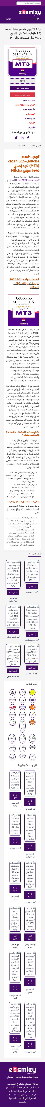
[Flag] (32, 19)
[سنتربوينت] (13, 700)
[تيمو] (32, 707)
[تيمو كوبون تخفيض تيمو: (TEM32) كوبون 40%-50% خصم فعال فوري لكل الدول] (31, 654)
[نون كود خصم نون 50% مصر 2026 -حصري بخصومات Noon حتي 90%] (30, 783)
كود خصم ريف (31, 592)
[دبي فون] (13, 748)
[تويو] (23, 756)
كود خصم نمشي (15, 897)
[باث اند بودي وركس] (22, 726)
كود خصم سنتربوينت (13, 599)
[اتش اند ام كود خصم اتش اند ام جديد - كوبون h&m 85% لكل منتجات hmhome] (30, 919)
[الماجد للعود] (32, 739)
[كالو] (33, 747)
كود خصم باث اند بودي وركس (15, 1049)
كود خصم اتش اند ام (30, 945)
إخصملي (10, 1077)
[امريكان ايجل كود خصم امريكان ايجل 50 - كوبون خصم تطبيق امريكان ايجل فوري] (30, 827)
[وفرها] (13, 757)
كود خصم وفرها (15, 804)
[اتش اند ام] (13, 707)
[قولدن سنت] (22, 739)
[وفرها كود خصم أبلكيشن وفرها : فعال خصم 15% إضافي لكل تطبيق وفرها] (15, 919)
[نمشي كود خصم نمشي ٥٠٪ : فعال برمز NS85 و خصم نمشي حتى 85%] (15, 872)
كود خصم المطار (13, 637)
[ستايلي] (22, 700)
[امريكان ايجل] (12, 739)
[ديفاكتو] (22, 715)
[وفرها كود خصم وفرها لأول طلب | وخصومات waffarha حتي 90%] (15, 780)
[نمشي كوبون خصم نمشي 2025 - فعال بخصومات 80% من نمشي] (30, 963)
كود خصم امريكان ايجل (30, 855)
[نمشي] (22, 692)
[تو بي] (22, 748)
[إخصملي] (29, 12)
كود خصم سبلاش (31, 640)
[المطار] (32, 715)
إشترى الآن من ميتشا (22, 94)
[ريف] (13, 722)
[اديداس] (13, 692)
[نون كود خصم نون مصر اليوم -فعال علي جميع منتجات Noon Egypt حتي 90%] (30, 875)
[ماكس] (32, 700)
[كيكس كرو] (22, 707)
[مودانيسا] (13, 715)
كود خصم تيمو (31, 673)
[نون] (32, 692)
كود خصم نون (30, 809)
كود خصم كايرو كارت (15, 996)
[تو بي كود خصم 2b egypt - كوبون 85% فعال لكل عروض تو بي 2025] (15, 824)
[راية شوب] (32, 757)
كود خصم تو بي (15, 848)
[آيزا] (32, 722)
